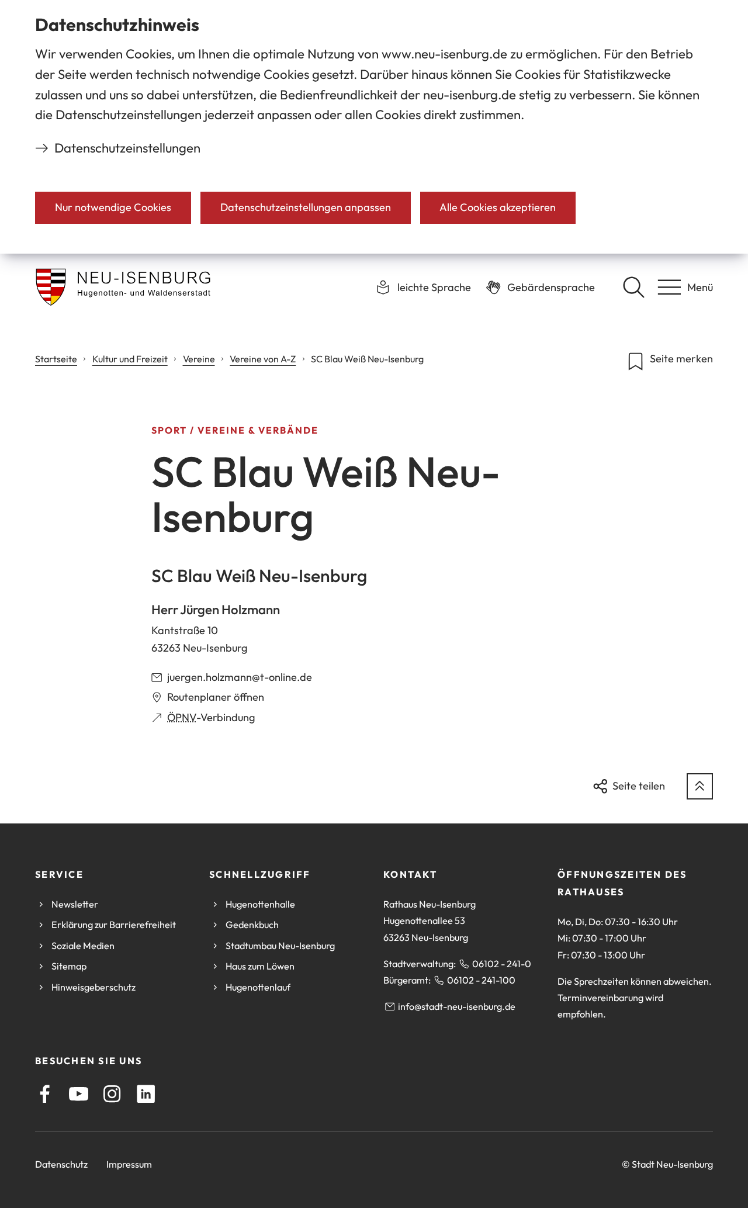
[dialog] (374, 127)
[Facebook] (44, 1093)
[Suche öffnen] (633, 287)
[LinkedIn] (145, 1093)
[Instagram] (112, 1093)
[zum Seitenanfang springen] (700, 786)
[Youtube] (78, 1093)
